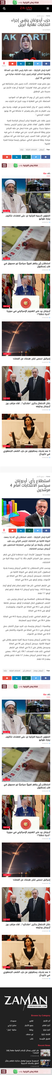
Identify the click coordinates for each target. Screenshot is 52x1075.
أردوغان (41, 149)
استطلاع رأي (27, 670)
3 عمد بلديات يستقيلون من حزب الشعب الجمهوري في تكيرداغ (26, 452)
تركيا (21, 149)
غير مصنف (29, 1034)
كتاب (31, 1039)
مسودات (13, 1021)
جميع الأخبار (40, 16)
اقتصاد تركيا (45, 1034)
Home (48, 16)
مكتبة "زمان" (11, 1030)
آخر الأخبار (46, 1021)
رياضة (31, 1030)
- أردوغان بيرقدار (39, 670)
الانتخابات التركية (31, 149)
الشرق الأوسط (45, 1039)
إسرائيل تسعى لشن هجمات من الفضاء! (31, 359)
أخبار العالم (7, 354)
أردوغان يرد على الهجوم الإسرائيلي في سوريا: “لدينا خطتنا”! (28, 312)
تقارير (31, 1021)
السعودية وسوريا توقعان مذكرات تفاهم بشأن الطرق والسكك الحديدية (22, 1062)
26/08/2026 (45, 222)
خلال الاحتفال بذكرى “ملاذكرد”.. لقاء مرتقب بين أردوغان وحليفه (28, 404)
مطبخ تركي (12, 1025)
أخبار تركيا (6, 211)
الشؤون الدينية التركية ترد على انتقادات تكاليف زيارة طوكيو (27, 217)
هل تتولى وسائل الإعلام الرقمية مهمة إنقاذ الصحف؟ (22, 1052)
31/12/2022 (46, 29)
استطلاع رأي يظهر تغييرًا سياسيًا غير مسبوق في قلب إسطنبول (27, 265)
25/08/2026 (45, 317)
